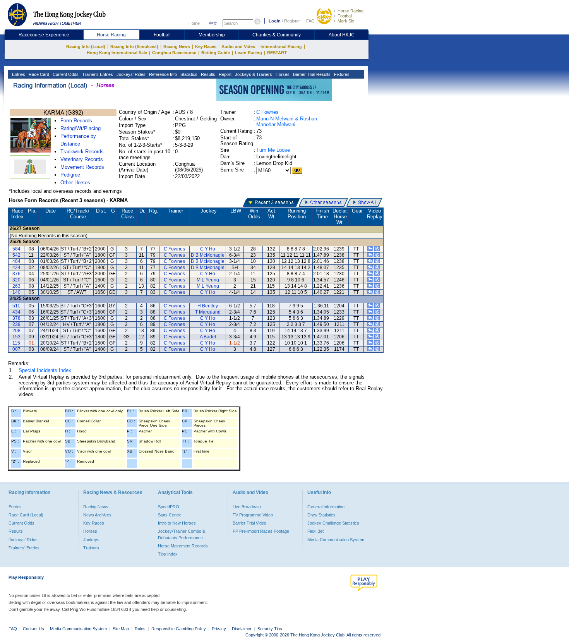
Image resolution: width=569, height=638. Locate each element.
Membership (212, 35)
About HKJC (342, 35)
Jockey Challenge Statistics (333, 523)
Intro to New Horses (177, 523)
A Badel (208, 337)
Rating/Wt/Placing (80, 128)
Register (292, 21)
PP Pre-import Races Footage (261, 531)
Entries (18, 74)
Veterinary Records (81, 159)
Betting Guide (215, 52)
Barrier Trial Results (311, 74)
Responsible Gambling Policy (178, 628)
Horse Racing (350, 11)
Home (194, 23)
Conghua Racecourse (174, 52)
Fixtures (341, 74)
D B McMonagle (208, 255)
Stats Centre (170, 515)
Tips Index (168, 554)
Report (224, 74)
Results (207, 74)
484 (16, 261)
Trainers (91, 547)
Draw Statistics (321, 515)
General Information (325, 506)
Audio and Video (238, 46)
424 (16, 267)
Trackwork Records (82, 151)
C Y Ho (207, 249)
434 (16, 312)
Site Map (121, 628)
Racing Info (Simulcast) (134, 46)
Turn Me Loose (273, 150)
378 (16, 318)
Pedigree (70, 175)
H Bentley (207, 306)
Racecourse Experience (44, 35)
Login (275, 21)
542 (16, 255)
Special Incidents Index (45, 370)
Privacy (219, 628)
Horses (282, 74)
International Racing (281, 46)
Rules (141, 628)
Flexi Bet (315, 531)
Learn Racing (248, 52)
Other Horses (75, 182)
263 (16, 286)
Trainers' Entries (24, 547)
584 (16, 249)
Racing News (176, 46)
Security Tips (269, 628)
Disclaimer (242, 628)
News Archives (97, 515)
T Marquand (208, 312)
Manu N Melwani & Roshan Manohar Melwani (286, 121)
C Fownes (267, 112)
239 (16, 324)
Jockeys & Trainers (253, 74)
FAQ (310, 21)
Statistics (188, 74)
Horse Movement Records (183, 546)
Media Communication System (335, 539)
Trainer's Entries (97, 74)
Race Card (38, 74)
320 (16, 280)
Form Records (76, 120)
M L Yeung (208, 280)
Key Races (205, 46)
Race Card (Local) (26, 515)
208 (16, 330)
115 (16, 343)
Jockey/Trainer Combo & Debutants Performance (181, 534)
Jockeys (91, 539)
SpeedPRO (168, 506)
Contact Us (33, 628)
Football (345, 16)
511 (16, 306)
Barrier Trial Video (249, 523)
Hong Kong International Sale (117, 52)
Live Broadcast (247, 506)
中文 (213, 23)
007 (16, 349)
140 (16, 292)
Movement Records (82, 167)
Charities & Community (276, 35)
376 (16, 273)
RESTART (277, 52)
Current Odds (65, 74)
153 (16, 337)
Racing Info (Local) (85, 46)
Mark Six (346, 21)
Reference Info (162, 74)
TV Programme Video (253, 515)
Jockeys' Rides (130, 74)
